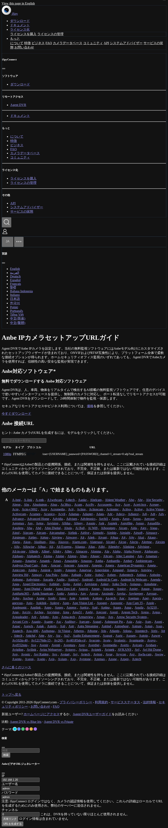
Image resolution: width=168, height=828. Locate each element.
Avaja (106, 640)
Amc (44, 565)
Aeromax (18, 523)
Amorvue (85, 570)
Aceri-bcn (139, 504)
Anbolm (155, 575)
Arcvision (53, 612)
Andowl (73, 579)
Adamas (73, 514)
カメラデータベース (67, 43)
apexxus (17, 603)
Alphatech (33, 556)
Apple (150, 603)
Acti (71, 509)
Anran (95, 589)
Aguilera (17, 528)
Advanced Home (38, 519)
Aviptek (96, 649)
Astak (40, 626)
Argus (156, 612)
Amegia (97, 565)
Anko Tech (119, 584)
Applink (35, 607)
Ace (117, 504)
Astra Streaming (87, 626)
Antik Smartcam (42, 593)
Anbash (76, 575)
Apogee (102, 603)
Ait (82, 537)
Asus (159, 626)
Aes (30, 523)
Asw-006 (32, 631)
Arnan (100, 617)
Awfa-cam (144, 654)
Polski (14, 307)
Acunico (49, 514)
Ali (51, 546)
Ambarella (113, 561)
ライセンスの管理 (50, 34)
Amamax (151, 556)
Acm (15, 509)
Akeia (16, 542)
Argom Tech (129, 612)
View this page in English (18, 3)
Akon (27, 542)
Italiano (15, 295)
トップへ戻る (11, 694)
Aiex (143, 528)
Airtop (44, 537)
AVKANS (124, 649)
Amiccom (18, 570)
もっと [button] (15, 38)
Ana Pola (51, 575)
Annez (16, 589)
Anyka (121, 593)
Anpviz (83, 589)
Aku (52, 542)
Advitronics (87, 519)
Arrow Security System (131, 617)
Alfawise (28, 546)
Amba (99, 561)
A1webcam (54, 500)
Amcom (69, 565)
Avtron (97, 654)
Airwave (71, 537)
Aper (145, 598)
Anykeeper (136, 593)
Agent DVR (18, 105)
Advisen (71, 519)
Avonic (25, 654)
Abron (16, 504)
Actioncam (96, 509)
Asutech (17, 631)
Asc (58, 621)
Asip (138, 621)
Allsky (57, 551)
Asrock (28, 626)
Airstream (18, 537)
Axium (62, 659)
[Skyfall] (23, 729)
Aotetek (84, 598)
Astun (148, 626)
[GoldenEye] (31, 729)
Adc (110, 514)
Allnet (45, 551)
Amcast (55, 565)
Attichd (30, 635)
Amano (17, 561)
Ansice (121, 589)
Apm (65, 603)
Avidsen (150, 645)
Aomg (40, 598)
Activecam (19, 514)
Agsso (140, 523)
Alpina (47, 556)
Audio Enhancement (86, 635)
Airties (32, 537)
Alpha (116, 551)
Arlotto (44, 617)
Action (81, 509)
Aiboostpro (108, 528)
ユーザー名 (10, 784)
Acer (127, 504)
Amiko (32, 570)
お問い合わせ (24, 47)
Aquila (139, 607)
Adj (144, 514)
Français (15, 284)
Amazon (86, 561)
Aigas (153, 528)
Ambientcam (143, 561)
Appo (47, 607)
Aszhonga (47, 631)
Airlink (72, 532)
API (106, 43)
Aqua (127, 607)
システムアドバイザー (126, 43)
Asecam (84, 621)
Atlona (127, 631)
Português (16, 311)
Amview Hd (20, 575)
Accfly (89, 504)
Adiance (133, 514)
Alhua (42, 546)
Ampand (118, 570)
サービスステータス (125, 702)
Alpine (59, 556)
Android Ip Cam (106, 579)
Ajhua (114, 537)
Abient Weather (115, 500)
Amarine (30, 561)
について (16, 43)
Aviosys (70, 649)
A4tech (70, 500)
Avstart (64, 654)
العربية (14, 272)
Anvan (93, 593)
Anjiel (77, 584)
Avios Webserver (51, 649)
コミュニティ (93, 43)
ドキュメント (20, 25)
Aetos (39, 523)
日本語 (15, 299)
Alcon (122, 542)
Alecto (133, 542)
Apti (95, 607)
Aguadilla (153, 523)
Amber (127, 561)
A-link (28, 500)
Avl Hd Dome (152, 649)
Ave (33, 645)
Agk (101, 523)
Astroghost (121, 626)
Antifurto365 (20, 593)
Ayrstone (85, 659)
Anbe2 (99, 575)
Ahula (68, 528)
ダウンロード (20, 21)
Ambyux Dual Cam (25, 565)
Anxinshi (107, 593)
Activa (126, 509)
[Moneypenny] (27, 729)
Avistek (109, 649)
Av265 (58, 640)
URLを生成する (12, 823)
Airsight (125, 532)
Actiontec (112, 509)
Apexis (156, 598)
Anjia (66, 584)
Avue (109, 654)
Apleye (54, 603)
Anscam (108, 589)
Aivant (102, 537)
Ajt (123, 537)
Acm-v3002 (29, 509)
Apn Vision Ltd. (82, 603)
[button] (5, 234)
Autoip (143, 635)
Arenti (114, 612)
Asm (148, 621)
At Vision (64, 631)
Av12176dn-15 (41, 640)
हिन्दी (13, 287)
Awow (159, 654)
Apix (29, 603)
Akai (141, 537)
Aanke (82, 500)
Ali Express (64, 546)
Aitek (91, 537)
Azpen (124, 659)
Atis (103, 631)
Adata (100, 514)
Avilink (31, 649)
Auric (119, 635)
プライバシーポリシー (75, 702)
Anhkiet (54, 584)
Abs (26, 504)
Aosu (62, 598)
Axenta (17, 659)
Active (138, 509)
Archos (38, 612)
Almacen (81, 551)
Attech (18, 635)
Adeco (120, 514)
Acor (44, 509)
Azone (112, 659)
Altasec (95, 556)
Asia (129, 621)
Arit (33, 617)
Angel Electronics (34, 584)
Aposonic (116, 603)
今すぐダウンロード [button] (16, 413)
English (15, 269)
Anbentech (126, 575)
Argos (145, 612)
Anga (15, 584)
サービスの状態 (21, 211)
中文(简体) (17, 318)
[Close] (3, 773)
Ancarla (48, 579)
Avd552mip (19, 645)
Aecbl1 (103, 519)
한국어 (15, 303)
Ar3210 (152, 607)
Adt (152, 514)
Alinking (128, 546)
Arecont (101, 612)
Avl (137, 649)
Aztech (136, 659)
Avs (54, 654)
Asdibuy (70, 621)
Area (66, 612)
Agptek (112, 523)
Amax (57, 561)
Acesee (154, 504)
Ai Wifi (93, 528)
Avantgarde (136, 640)
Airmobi (98, 532)
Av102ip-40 (20, 640)
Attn (41, 635)
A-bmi (16, 500)
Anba (64, 575)
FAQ (48, 43)
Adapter (87, 514)
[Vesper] (35, 729)
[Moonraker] (18, 729)
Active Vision (155, 509)
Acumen (34, 514)
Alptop (71, 556)
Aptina (105, 607)
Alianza (80, 546)
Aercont (149, 519)
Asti (62, 626)
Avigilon (17, 649)
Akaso (151, 537)
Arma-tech (68, 617)
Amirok (45, 570)
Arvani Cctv (20, 621)
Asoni (158, 621)
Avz (132, 654)
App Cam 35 (134, 603)
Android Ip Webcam (133, 579)
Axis (51, 659)
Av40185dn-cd (75, 640)
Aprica (84, 607)
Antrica (72, 593)
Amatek (45, 561)
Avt (75, 654)
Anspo (157, 589)
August (107, 635)
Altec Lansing (125, 556)
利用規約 (101, 702)
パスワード (10, 792)
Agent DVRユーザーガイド (92, 714)
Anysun (151, 593)
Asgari (97, 621)
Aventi (55, 645)
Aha (29, 528)
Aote (72, 598)
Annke (47, 589)
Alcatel (110, 542)
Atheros (79, 631)
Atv (50, 635)
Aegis (115, 519)
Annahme (150, 584)
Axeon (29, 659)
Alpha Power (132, 551)
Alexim (160, 542)
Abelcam (96, 500)
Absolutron (39, 504)
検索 (6, 755)
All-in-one (18, 551)
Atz (58, 635)
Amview (146, 570)
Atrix (154, 631)
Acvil (61, 514)
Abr (140, 500)
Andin (60, 579)
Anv (83, 593)
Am (139, 556)
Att (163, 631)
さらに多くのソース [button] (16, 667)
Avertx (124, 645)
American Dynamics (130, 565)
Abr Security (154, 500)
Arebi (89, 612)
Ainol (15, 532)
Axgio (41, 659)
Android (87, 579)
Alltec (68, 551)
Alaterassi (96, 542)
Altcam (107, 556)
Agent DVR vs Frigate (58, 721)
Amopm (70, 570)
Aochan (28, 598)
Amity (58, 570)
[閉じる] (3, 68)
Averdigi (93, 645)
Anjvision (90, 584)
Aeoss (137, 519)
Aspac (16, 626)
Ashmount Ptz (113, 621)
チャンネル (10, 810)
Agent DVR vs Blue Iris (25, 721)
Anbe (88, 575)
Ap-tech (110, 598)
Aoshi (52, 598)
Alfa (16, 546)
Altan (83, 556)
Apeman (133, 598)
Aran (15, 612)
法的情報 (149, 702)
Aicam (123, 528)
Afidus (66, 523)
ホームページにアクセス (42, 714)
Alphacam (151, 551)
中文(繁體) (17, 323)
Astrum (136, 626)
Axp (73, 659)
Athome (92, 631)
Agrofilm (126, 523)
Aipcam (28, 532)
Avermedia (110, 645)
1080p (7, 454)
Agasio (90, 523)
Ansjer (133, 589)
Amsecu (132, 570)
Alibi (101, 546)
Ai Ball (80, 528)
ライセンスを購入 (23, 34)
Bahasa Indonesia (21, 291)
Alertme (146, 542)
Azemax (99, 659)
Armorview (85, 617)
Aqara (117, 607)
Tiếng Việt (17, 314)
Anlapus (135, 584)
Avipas (83, 649)
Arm (55, 617)
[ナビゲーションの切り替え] (19, 242)
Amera (109, 565)
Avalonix (120, 640)
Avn (15, 654)
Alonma (96, 551)
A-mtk (39, 500)
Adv (161, 514)
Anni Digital (32, 589)
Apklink (41, 603)
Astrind (106, 626)
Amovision (102, 570)
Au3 (66, 635)
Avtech (85, 654)
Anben (111, 575)
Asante (48, 621)
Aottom (97, 598)
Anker (104, 584)
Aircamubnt (57, 532)
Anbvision (33, 579)
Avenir (43, 645)
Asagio (36, 621)
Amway (37, 575)
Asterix (52, 626)
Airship (111, 532)
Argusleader (20, 617)
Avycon (121, 654)
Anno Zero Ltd (65, 589)
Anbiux (141, 575)
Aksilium (40, 542)
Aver (81, 645)
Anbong (17, 579)
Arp (110, 617)
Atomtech (141, 631)
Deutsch (15, 276)
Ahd (38, 528)
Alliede (33, 551)
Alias (91, 546)
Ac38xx (65, 504)
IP (3, 775)
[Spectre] (14, 729)
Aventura (69, 645)
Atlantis (114, 631)
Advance (18, 519)
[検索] (6, 222)
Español (15, 280)
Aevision (52, 523)
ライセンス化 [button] (20, 29)
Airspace (151, 532)
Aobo (15, 598)
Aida (134, 528)
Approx (71, 607)
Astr (71, 626)
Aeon (125, 519)
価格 (90, 406)
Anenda (155, 579)
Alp (106, 551)
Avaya (151, 640)
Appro (59, 607)
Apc (122, 598)
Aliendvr (113, 546)
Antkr (60, 593)
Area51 (77, 612)
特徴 (27, 43)
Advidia (57, 519)
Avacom (94, 640)
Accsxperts (104, 504)
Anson (145, 589)
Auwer (155, 635)
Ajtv (131, 537)
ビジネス (38, 43)
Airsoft (137, 532)
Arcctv (26, 612)
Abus (53, 504)
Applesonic (19, 607)
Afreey (78, 523)
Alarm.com (79, 542)
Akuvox (63, 542)
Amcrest (82, 565)
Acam (78, 504)
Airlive (84, 532)
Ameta (151, 565)
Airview (57, 537)
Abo (131, 500)
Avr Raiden (41, 654)
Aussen (131, 635)
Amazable (70, 561)
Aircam (41, 532)
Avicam (137, 645)
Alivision (143, 546)
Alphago (17, 556)
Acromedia (57, 509)
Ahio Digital (52, 528)
